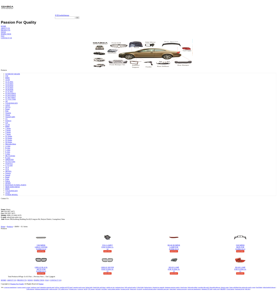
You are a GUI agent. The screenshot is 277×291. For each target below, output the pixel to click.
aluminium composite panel (47, 287)
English (61, 15)
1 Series (8, 128)
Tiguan (7, 115)
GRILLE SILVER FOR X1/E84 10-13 (107, 269)
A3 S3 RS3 (9, 84)
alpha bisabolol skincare (269, 287)
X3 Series (8, 138)
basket (95, 287)
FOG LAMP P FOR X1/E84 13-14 (107, 247)
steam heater (173, 289)
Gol (6, 123)
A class (7, 146)
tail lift (85, 289)
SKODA (8, 171)
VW (6, 76)
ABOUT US (5, 28)
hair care (241, 287)
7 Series (8, 134)
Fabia (7, 179)
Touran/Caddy (10, 117)
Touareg (8, 113)
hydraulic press (73, 289)
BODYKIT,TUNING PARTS (15, 185)
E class (7, 152)
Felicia (7, 181)
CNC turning (91, 289)
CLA (7, 169)
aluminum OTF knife (207, 289)
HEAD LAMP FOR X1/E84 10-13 (174, 269)
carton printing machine (114, 289)
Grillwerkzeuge (30, 289)
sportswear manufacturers (194, 289)
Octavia (8, 173)
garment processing (182, 289)
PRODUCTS (5, 30)
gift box (57, 287)
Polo (6, 111)
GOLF (7, 105)
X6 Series (8, 142)
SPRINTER (9, 160)
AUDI (7, 80)
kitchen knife (89, 287)
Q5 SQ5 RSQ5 (10, 95)
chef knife (98, 289)
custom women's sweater (23, 287)
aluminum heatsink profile (41, 289)
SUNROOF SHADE (12, 74)
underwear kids (53, 289)
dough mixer (184, 287)
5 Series (8, 132)
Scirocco (8, 121)
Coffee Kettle (140, 287)
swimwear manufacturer (10, 287)
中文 (56, 15)
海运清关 (223, 289)
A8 (6, 101)
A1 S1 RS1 (9, 82)
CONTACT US (6, 38)
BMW (7, 78)
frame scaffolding (234, 287)
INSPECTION (6, 34)
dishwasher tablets (192, 287)
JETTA (7, 107)
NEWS (3, 32)
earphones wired (35, 287)
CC (6, 119)
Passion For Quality (17, 284)
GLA (7, 167)
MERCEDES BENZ (12, 187)
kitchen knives (148, 287)
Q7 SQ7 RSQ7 (10, 97)
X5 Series (8, 140)
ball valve (247, 289)
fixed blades (259, 287)
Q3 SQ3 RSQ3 (10, 93)
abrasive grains (225, 287)
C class (7, 150)
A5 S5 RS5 (9, 87)
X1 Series (8, 136)
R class (7, 158)
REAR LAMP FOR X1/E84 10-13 (240, 269)
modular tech (63, 287)
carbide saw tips (110, 287)
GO (77, 17)
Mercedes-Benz (10, 144)
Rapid (7, 177)
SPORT (8, 183)
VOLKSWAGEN (11, 103)
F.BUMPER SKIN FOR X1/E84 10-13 (240, 247)
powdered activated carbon (149, 289)
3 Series (8, 130)
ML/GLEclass (10, 156)
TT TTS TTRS (10, 99)
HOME (3, 26)
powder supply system (249, 287)
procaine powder (125, 289)
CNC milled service (63, 289)
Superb (7, 175)
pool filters (104, 289)
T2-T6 (7, 124)
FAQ (2, 36)
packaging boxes (119, 287)
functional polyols (239, 289)
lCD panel (69, 287)
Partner (41, 284)
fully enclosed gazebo (130, 287)
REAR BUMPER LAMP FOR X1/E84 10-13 (174, 247)
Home (3, 226)
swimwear (80, 289)
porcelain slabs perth (203, 287)
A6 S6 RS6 (9, 89)
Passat (7, 109)
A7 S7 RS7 (9, 91)
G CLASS (9, 165)
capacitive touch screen (79, 287)
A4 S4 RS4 (9, 86)
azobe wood (216, 289)
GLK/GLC (9, 163)
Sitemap (66, 15)
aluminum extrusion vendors (172, 287)
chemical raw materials (158, 287)
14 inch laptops (230, 289)
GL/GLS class (10, 161)
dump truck (133, 289)
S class (7, 154)
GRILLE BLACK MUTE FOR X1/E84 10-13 (41, 269)
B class (7, 148)
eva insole (139, 289)
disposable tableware (215, 287)
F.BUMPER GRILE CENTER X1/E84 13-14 (41, 247)
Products (10, 226)
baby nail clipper (101, 287)
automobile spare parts (163, 289)
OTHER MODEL (11, 195)
